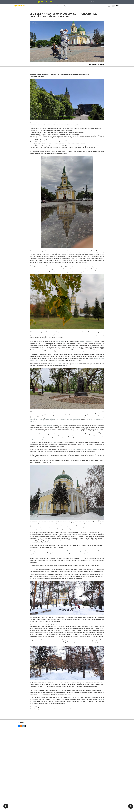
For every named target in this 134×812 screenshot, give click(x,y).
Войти (118, 6)
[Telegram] (23, 726)
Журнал (66, 5)
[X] (25, 726)
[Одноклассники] (21, 726)
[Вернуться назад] (5, 806)
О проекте (60, 5)
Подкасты (73, 5)
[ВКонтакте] (19, 726)
